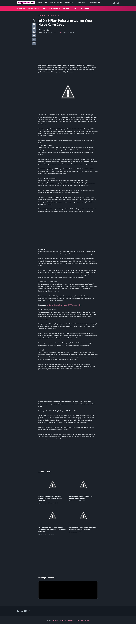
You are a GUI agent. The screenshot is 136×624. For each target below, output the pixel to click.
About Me (55, 620)
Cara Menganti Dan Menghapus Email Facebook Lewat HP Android (82, 528)
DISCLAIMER (42, 3)
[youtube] (25, 611)
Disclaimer (70, 620)
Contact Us (62, 620)
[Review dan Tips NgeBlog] (26, 2)
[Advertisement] (68, 49)
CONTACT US (95, 3)
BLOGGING (69, 3)
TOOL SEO (81, 3)
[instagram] (29, 611)
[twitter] (34, 28)
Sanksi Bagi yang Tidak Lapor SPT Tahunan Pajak (64, 305)
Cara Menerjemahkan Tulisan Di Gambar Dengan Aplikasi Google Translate (50, 498)
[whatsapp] (34, 31)
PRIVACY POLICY (56, 3)
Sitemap (87, 620)
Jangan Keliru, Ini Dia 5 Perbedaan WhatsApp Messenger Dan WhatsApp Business (52, 529)
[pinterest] (34, 39)
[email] (34, 43)
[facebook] (34, 24)
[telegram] (34, 35)
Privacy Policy (79, 620)
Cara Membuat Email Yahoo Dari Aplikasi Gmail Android (80, 497)
